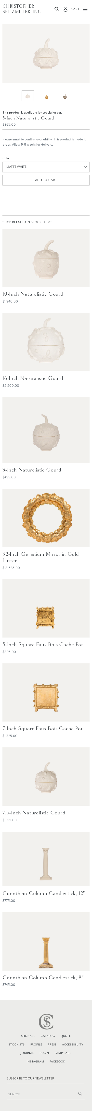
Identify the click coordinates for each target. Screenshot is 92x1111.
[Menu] (85, 9)
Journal (27, 1053)
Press (52, 1044)
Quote (66, 1036)
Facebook (57, 1061)
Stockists (17, 1044)
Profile (36, 1044)
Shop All (28, 1036)
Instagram (35, 1061)
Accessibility (72, 1044)
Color (6, 158)
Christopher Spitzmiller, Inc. (22, 9)
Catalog (48, 1036)
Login (44, 1053)
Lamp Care (63, 1053)
